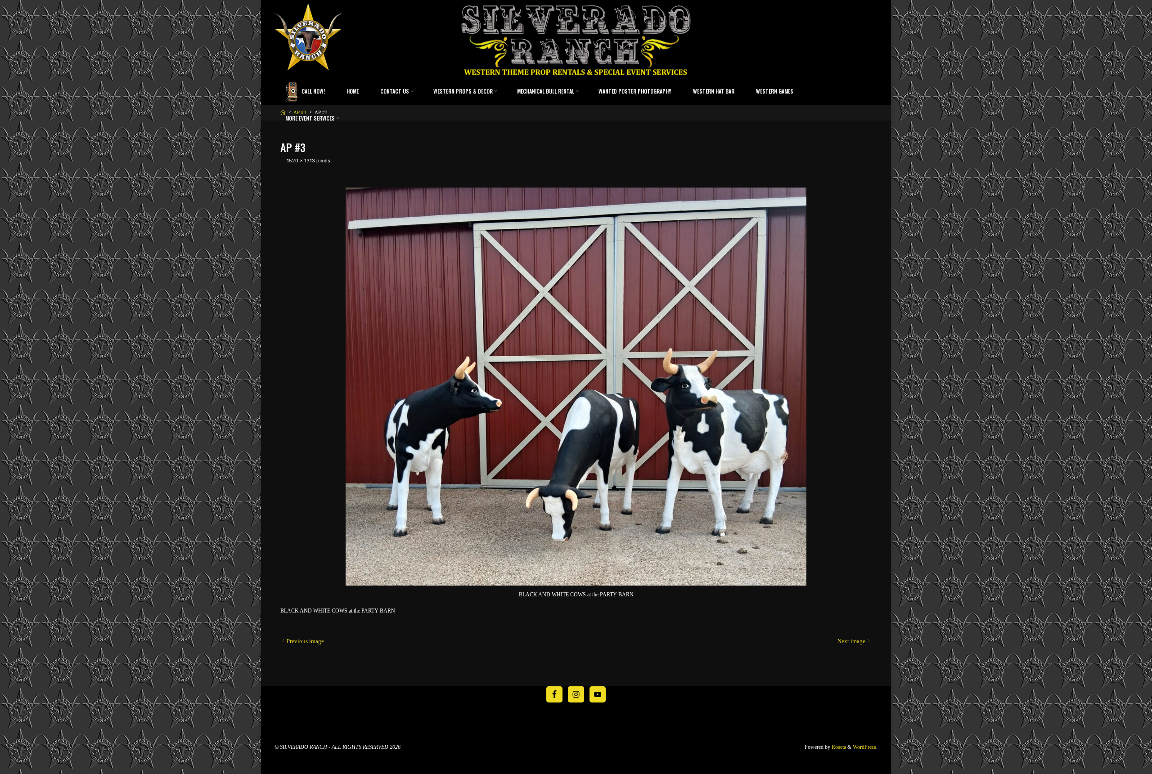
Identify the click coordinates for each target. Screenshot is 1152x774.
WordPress (864, 747)
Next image (851, 641)
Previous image (305, 641)
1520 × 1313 (301, 161)
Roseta (838, 747)
